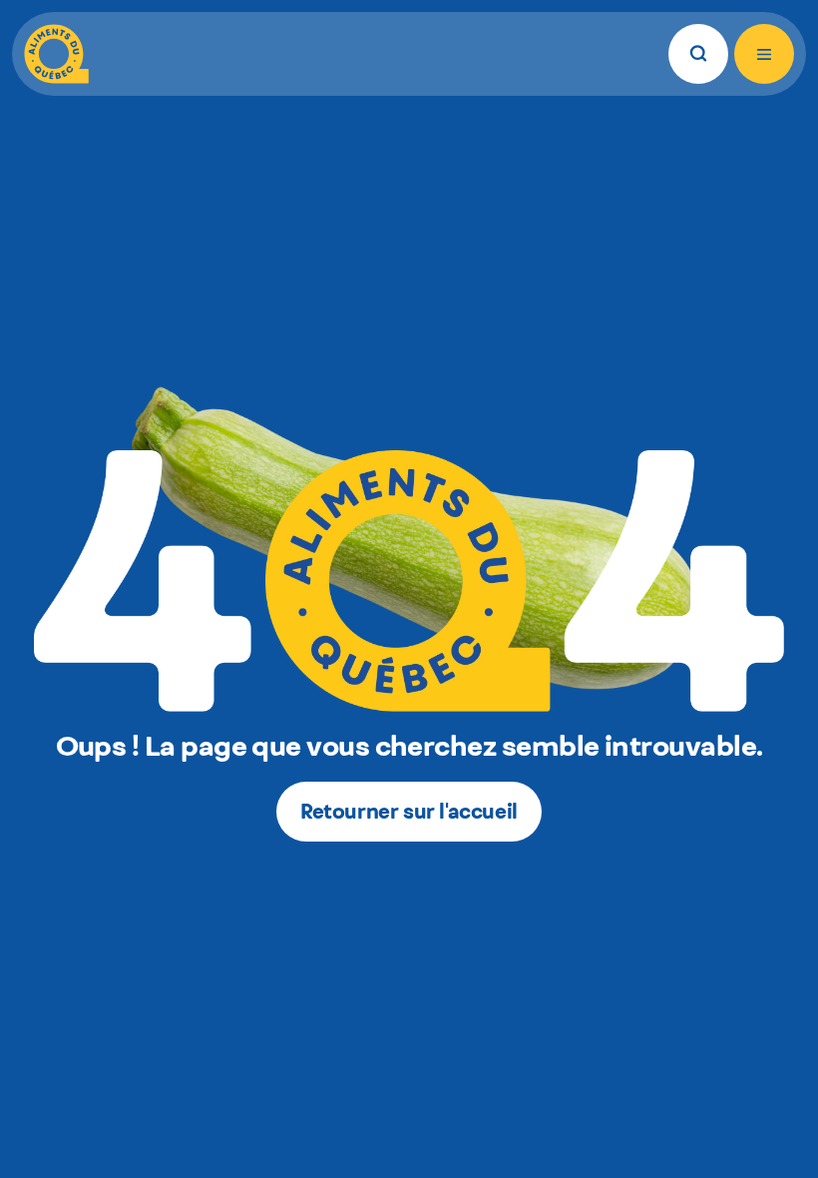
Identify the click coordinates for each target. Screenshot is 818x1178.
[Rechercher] (698, 54)
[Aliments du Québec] (56, 54)
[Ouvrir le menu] (764, 54)
